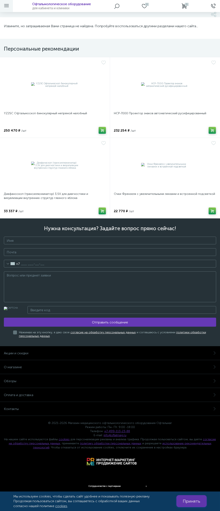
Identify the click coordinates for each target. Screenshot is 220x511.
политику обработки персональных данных (110, 443)
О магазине (13, 367)
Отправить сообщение (110, 322)
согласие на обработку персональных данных (103, 332)
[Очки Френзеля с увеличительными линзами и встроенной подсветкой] (165, 165)
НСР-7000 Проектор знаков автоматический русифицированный (160, 113)
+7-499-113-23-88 (117, 431)
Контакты (11, 409)
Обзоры (10, 381)
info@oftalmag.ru (115, 435)
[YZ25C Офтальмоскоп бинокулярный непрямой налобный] (55, 85)
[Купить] (102, 130)
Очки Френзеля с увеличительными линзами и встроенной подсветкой (164, 194)
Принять (191, 501)
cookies (64, 439)
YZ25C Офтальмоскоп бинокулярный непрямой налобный (45, 113)
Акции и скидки (16, 353)
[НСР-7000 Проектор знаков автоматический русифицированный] (165, 85)
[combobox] (12, 263)
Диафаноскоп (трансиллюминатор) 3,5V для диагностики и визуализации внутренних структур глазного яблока (46, 196)
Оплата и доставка (18, 395)
